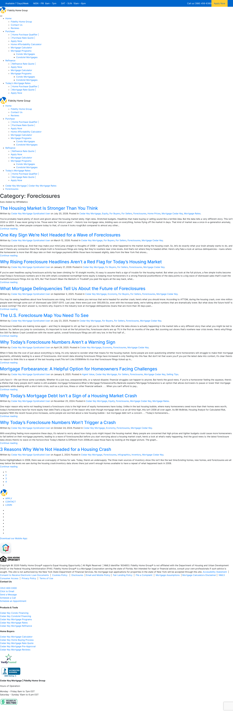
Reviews (15, 28)
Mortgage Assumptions (168, 575)
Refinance (10, 60)
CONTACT (10, 501)
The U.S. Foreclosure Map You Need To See (44, 315)
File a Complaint (144, 575)
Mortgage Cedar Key (172, 213)
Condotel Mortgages (26, 57)
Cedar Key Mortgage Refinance (16, 626)
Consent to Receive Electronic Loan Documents (24, 575)
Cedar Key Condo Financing (14, 613)
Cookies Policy (60, 575)
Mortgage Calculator (21, 47)
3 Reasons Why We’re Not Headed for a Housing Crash (55, 449)
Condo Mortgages (25, 54)
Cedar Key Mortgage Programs (16, 619)
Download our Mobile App (13, 538)
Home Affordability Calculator (26, 44)
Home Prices (154, 213)
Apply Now (16, 41)
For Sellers (126, 213)
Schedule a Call (8, 597)
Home (8, 18)
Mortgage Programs (21, 50)
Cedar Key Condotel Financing (15, 616)
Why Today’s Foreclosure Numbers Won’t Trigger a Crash (58, 422)
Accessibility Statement (215, 571)
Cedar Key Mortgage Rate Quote (16, 643)
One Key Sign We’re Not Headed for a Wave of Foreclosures (60, 235)
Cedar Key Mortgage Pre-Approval (18, 646)
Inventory (136, 454)
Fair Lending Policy (122, 575)
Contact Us (16, 24)
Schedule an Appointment (13, 601)
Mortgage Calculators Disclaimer (199, 575)
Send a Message (8, 594)
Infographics (124, 454)
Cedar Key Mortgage (90, 213)
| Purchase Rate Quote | (23, 37)
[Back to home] (14, 10)
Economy (112, 294)
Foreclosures (139, 213)
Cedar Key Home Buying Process (17, 640)
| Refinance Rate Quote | (23, 63)
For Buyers (114, 213)
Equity (105, 213)
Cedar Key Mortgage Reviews (15, 649)
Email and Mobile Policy (98, 575)
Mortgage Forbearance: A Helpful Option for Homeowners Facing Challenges (78, 368)
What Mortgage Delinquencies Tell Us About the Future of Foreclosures (72, 288)
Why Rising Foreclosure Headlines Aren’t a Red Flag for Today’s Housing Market (81, 261)
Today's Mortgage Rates (17, 83)
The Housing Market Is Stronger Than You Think (49, 208)
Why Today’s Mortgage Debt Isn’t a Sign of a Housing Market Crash (68, 395)
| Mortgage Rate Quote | (23, 89)
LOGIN (8, 505)
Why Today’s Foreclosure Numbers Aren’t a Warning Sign (57, 342)
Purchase (10, 31)
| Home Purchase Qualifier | (25, 34)
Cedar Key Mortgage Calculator (16, 636)
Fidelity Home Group (21, 21)
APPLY (8, 498)
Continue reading (9, 228)
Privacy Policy (29, 578)
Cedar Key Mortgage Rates (14, 622)
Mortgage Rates (192, 213)
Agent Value (88, 374)
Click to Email (7, 591)
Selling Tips (172, 374)
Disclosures (77, 575)
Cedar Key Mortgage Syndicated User (30, 213)
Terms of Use (47, 578)
